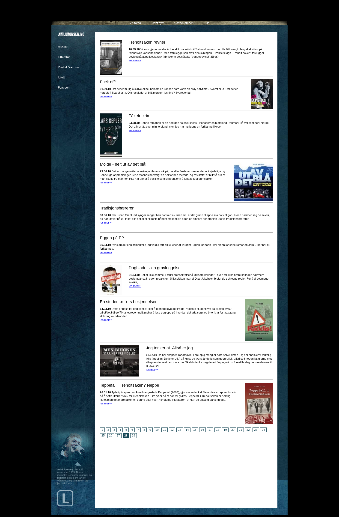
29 (133, 435)
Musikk (63, 47)
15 (194, 429)
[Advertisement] (186, 471)
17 (210, 429)
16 (202, 429)
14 (187, 429)
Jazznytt (158, 23)
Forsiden (63, 87)
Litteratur (64, 57)
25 (103, 435)
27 (118, 435)
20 (233, 429)
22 (248, 429)
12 (172, 429)
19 (225, 429)
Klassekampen (183, 23)
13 (179, 429)
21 (240, 429)
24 (263, 429)
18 (217, 429)
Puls (206, 23)
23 (255, 429)
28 (126, 435)
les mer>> (135, 60)
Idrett (61, 77)
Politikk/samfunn (69, 67)
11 (164, 429)
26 (110, 435)
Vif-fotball (136, 23)
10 (157, 429)
